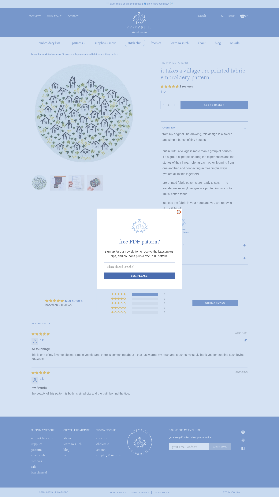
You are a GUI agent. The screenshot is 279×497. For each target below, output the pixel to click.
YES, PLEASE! (139, 275)
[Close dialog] (179, 212)
